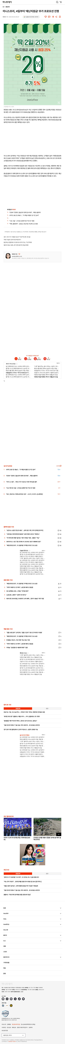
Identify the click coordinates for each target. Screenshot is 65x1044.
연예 (4, 946)
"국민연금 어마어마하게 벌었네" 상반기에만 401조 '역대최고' (23, 534)
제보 (4, 968)
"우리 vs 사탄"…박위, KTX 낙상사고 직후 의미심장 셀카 (21, 482)
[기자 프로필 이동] (8, 256)
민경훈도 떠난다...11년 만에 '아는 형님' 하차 (18, 640)
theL (4, 919)
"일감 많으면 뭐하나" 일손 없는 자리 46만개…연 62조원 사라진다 (22, 725)
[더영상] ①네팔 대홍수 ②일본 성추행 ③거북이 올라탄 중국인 (47, 838)
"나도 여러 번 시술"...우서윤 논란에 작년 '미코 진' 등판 (20, 488)
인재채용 (9, 1024)
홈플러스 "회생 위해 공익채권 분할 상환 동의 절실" (17, 894)
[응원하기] (19, 254)
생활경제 (8, 7)
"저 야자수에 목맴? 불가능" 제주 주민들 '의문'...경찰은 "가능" (23, 538)
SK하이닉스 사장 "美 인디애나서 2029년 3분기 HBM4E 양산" (23, 541)
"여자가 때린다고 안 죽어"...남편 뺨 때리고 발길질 (19, 587)
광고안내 (9, 1027)
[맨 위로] (61, 1037)
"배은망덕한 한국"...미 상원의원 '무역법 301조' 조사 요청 (21, 545)
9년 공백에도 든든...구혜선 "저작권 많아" (17, 591)
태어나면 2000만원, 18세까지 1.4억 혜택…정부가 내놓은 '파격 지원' (25, 598)
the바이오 (6, 924)
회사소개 (4, 1024)
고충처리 (31, 1027)
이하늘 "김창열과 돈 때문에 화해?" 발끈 (17, 647)
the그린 (5, 930)
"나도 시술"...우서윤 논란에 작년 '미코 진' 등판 (21, 221)
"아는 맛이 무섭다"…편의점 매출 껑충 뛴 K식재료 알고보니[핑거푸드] (23, 881)
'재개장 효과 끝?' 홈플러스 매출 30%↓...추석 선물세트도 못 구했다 (22, 716)
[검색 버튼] (57, 2)
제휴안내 (14, 1027)
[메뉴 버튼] (60, 2)
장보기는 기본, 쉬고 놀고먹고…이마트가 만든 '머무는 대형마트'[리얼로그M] (24, 712)
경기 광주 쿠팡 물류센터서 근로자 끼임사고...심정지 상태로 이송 (21, 729)
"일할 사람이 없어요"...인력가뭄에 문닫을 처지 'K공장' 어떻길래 (21, 886)
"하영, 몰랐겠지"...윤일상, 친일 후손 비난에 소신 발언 (23, 224)
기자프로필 (6, 962)
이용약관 (4, 1027)
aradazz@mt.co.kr (17, 256)
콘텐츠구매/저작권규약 (22, 1027)
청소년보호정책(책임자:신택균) (28, 1024)
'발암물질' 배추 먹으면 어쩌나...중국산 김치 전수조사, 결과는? (20, 721)
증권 (4, 908)
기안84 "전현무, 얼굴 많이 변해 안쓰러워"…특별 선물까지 (25, 212)
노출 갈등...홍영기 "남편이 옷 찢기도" (16, 595)
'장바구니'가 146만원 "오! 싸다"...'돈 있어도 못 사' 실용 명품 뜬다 (21, 877)
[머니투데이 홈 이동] (7, 984)
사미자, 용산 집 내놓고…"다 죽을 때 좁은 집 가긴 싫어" (24, 215)
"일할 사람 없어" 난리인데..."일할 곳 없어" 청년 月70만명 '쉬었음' (24, 632)
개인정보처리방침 (16, 1024)
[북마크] (60, 17)
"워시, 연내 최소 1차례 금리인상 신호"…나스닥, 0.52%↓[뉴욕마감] (24, 494)
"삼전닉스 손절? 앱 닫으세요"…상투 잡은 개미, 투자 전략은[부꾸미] (24, 530)
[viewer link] (58, 102)
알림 (4, 973)
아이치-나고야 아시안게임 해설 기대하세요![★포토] (17, 838)
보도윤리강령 (5, 1030)
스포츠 (5, 951)
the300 (5, 913)
